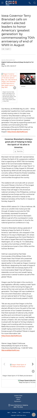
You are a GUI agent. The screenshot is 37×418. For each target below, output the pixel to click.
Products (18, 397)
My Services (17, 401)
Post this (19, 151)
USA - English (6, 49)
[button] (29, 3)
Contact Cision (18, 395)
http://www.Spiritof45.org (17, 132)
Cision (21, 415)
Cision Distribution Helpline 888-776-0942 (19, 406)
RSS (19, 412)
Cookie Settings (26, 412)
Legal (8, 412)
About (18, 399)
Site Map (14, 412)
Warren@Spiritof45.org (10, 350)
